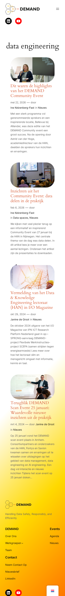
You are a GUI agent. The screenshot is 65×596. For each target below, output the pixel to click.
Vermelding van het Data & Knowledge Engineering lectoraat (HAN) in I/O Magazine (32, 300)
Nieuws (42, 107)
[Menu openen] (57, 9)
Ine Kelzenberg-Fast (22, 107)
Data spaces (20, 217)
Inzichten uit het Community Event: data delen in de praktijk (31, 196)
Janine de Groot (19, 319)
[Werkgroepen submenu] (22, 543)
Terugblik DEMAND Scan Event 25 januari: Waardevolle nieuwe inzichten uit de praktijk (30, 410)
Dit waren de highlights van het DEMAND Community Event (31, 91)
